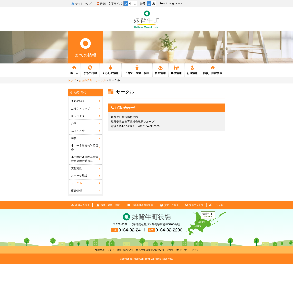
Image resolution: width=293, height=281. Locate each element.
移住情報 (176, 73)
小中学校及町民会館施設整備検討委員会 (84, 159)
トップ (72, 80)
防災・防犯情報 (212, 73)
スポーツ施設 (79, 175)
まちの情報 (90, 73)
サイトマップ (191, 249)
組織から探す (82, 205)
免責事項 (100, 249)
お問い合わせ (174, 249)
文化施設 (76, 168)
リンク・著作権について (120, 249)
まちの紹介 (78, 101)
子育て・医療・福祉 (137, 73)
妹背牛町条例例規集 (142, 205)
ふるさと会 (78, 131)
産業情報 (76, 190)
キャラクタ (78, 116)
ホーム (74, 73)
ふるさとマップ (80, 108)
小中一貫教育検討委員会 (84, 147)
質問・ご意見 (171, 205)
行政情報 (192, 73)
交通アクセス (196, 205)
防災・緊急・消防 (110, 205)
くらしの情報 (110, 73)
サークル (100, 80)
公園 (73, 123)
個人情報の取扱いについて (150, 249)
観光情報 (160, 73)
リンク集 (218, 205)
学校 (73, 138)
